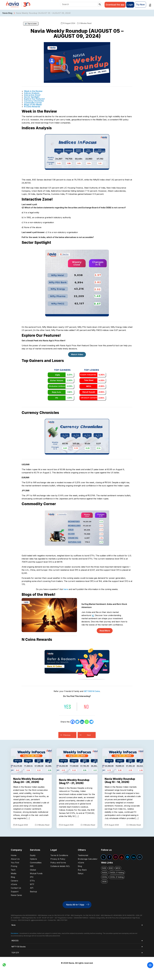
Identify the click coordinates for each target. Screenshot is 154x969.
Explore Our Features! (34, 99)
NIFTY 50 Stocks (18, 946)
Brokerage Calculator (87, 859)
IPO (31, 877)
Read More (105, 630)
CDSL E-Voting (116, 877)
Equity (32, 855)
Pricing (14, 866)
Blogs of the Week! (33, 104)
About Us (15, 859)
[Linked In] (133, 857)
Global (33, 870)
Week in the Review (33, 91)
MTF (32, 884)
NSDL (105, 872)
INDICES (15, 940)
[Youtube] (121, 857)
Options (33, 859)
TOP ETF (15, 953)
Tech (13, 870)
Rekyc (80, 873)
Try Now (140, 4)
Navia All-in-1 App (75, 904)
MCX (118, 868)
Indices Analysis (31, 93)
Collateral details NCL (60, 866)
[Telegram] (91, 722)
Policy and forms (58, 862)
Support (14, 891)
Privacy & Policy (57, 859)
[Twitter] (77, 722)
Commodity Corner (33, 102)
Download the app (115, 4)
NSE (104, 868)
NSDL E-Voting (117, 872)
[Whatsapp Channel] (139, 857)
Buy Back (82, 870)
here (66, 589)
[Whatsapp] (87, 722)
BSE (111, 868)
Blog (13, 877)
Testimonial (83, 855)
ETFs (32, 880)
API (31, 888)
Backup (33, 891)
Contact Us (16, 888)
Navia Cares (16, 895)
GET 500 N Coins (92, 691)
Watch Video (77, 354)
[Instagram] (115, 857)
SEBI (104, 881)
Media (13, 873)
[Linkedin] (82, 722)
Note (13, 925)
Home (13, 855)
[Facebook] (73, 722)
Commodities (36, 862)
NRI (31, 866)
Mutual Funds (36, 873)
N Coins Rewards (32, 106)
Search (99, 4)
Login (130, 4)
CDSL (104, 877)
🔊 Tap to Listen (31, 23)
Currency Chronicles (34, 101)
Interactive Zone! (32, 95)
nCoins (14, 884)
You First (15, 862)
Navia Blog (7, 13)
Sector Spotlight (31, 97)
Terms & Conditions (59, 855)
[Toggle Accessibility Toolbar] (150, 965)
